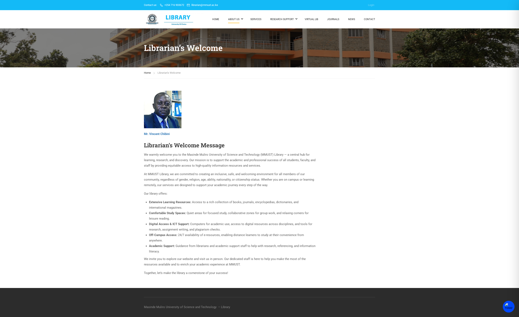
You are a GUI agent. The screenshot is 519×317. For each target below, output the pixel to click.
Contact (369, 19)
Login (371, 4)
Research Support (282, 19)
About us (233, 19)
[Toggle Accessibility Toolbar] (508, 306)
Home (215, 19)
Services (255, 19)
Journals (333, 19)
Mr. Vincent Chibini (157, 134)
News (351, 19)
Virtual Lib (311, 19)
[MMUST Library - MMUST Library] (174, 19)
